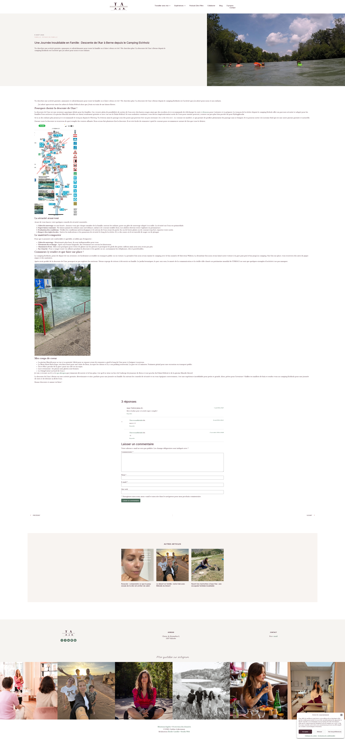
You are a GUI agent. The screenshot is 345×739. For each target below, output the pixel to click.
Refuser (319, 732)
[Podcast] (71, 640)
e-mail (275, 636)
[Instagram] (62, 640)
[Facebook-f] (65, 640)
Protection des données (181, 727)
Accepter (305, 732)
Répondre (129, 413)
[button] (341, 715)
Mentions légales (164, 727)
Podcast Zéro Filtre (196, 6)
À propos (230, 6)
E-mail (124, 482)
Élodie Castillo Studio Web (179, 732)
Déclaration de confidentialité (326, 735)
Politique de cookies (311, 735)
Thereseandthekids (136, 420)
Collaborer (211, 6)
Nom (123, 475)
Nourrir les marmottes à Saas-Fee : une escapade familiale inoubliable (206, 585)
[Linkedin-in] (68, 640)
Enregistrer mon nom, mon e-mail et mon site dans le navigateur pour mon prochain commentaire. (162, 496)
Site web (124, 489)
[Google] (75, 640)
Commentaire (127, 452)
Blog (221, 6)
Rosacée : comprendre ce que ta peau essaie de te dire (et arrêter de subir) (136, 585)
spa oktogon (61, 373)
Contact (232, 8)
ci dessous (205, 112)
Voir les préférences (334, 732)
